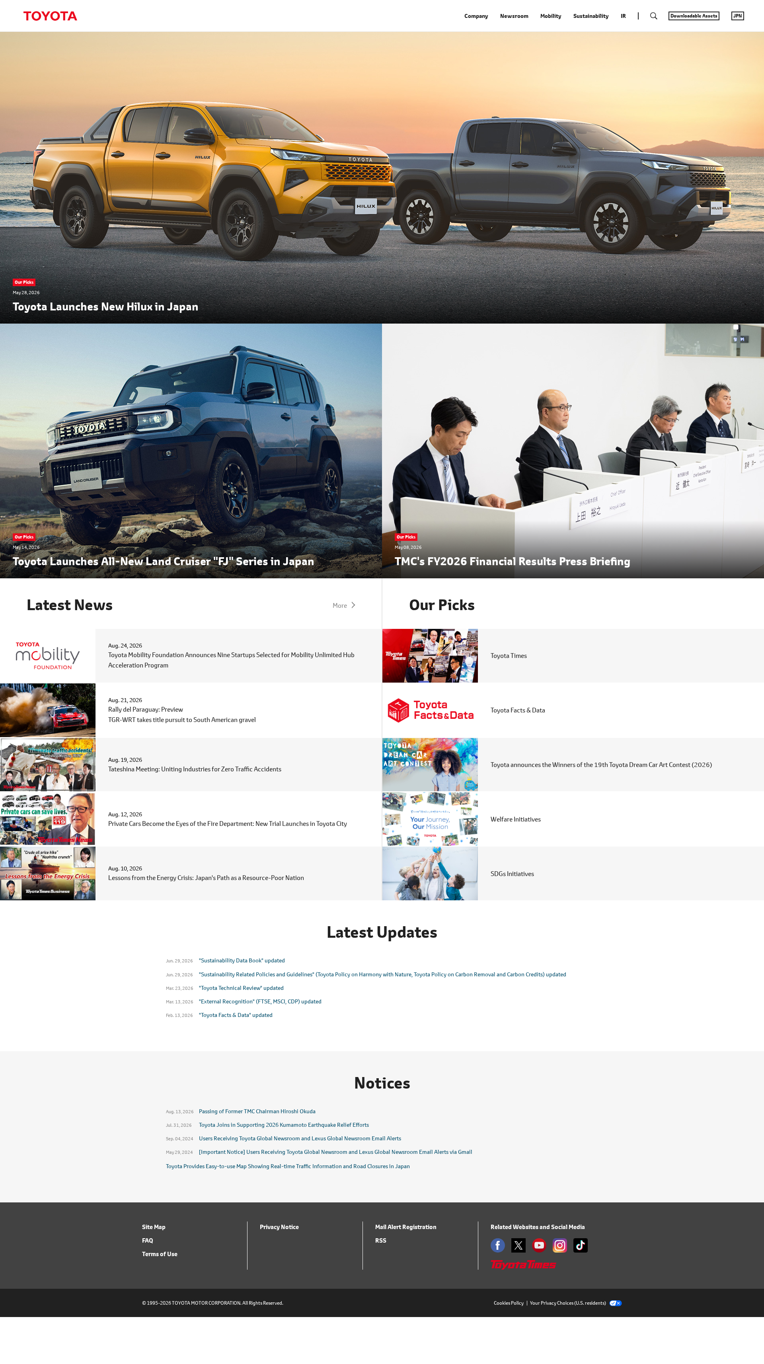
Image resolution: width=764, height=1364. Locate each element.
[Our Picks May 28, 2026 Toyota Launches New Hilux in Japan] (382, 318)
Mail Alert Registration (406, 1227)
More (340, 605)
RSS (380, 1240)
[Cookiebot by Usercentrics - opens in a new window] (105, 70)
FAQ (147, 1240)
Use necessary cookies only (643, 66)
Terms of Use (159, 1254)
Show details (468, 64)
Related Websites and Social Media (538, 1227)
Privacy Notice (279, 1227)
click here (343, 38)
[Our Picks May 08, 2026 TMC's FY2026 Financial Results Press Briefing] (573, 573)
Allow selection (643, 43)
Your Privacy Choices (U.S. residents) (568, 1303)
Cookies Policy (509, 1303)
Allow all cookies (643, 19)
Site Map (154, 1227)
